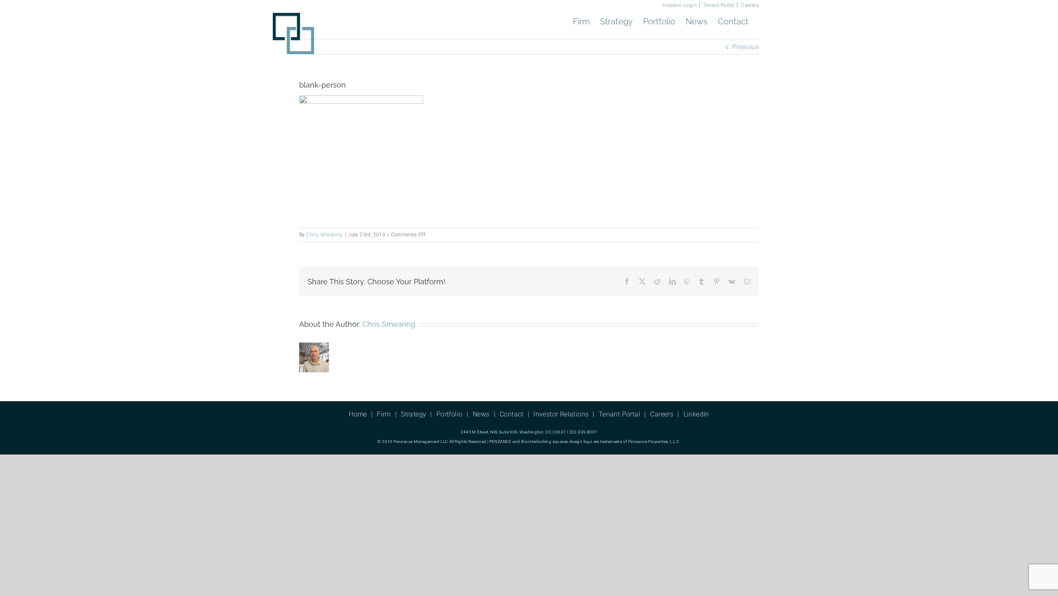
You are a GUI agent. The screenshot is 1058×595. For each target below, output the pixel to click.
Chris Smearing (324, 235)
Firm (384, 414)
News (481, 414)
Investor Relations (561, 414)
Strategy (413, 414)
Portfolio (449, 414)
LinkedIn (696, 414)
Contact (512, 414)
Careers (750, 5)
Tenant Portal (718, 5)
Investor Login (680, 5)
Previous (745, 47)
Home (358, 414)
